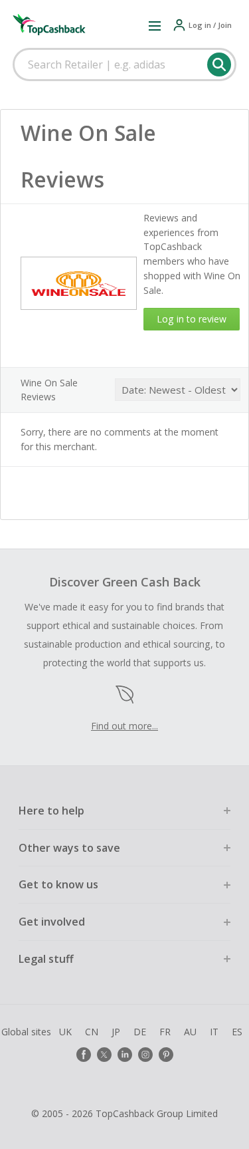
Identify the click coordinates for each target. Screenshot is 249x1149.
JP (116, 1031)
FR (165, 1031)
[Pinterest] (166, 1054)
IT (214, 1031)
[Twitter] (104, 1054)
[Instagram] (145, 1054)
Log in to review (191, 319)
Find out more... (124, 725)
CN (91, 1031)
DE (139, 1031)
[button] (155, 25)
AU (190, 1031)
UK (65, 1031)
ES (237, 1031)
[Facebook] (83, 1054)
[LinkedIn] (125, 1054)
